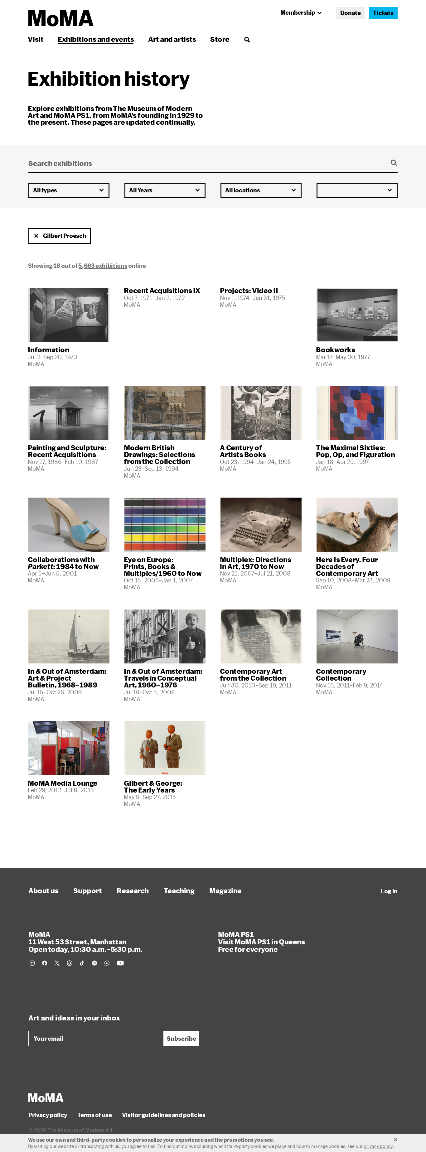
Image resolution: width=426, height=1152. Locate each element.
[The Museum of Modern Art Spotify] (94, 963)
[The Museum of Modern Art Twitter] (57, 963)
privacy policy (378, 1146)
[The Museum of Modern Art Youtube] (120, 963)
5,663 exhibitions (102, 265)
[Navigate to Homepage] (61, 18)
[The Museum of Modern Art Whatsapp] (107, 963)
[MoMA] (46, 1098)
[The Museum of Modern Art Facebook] (44, 963)
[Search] (247, 39)
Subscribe (181, 1038)
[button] (36, 236)
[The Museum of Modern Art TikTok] (82, 963)
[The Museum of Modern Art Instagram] (32, 963)
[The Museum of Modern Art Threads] (69, 963)
